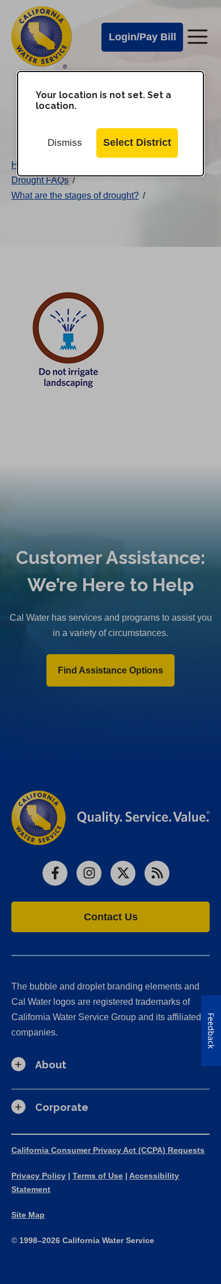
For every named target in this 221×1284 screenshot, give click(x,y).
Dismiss (65, 142)
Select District (137, 142)
